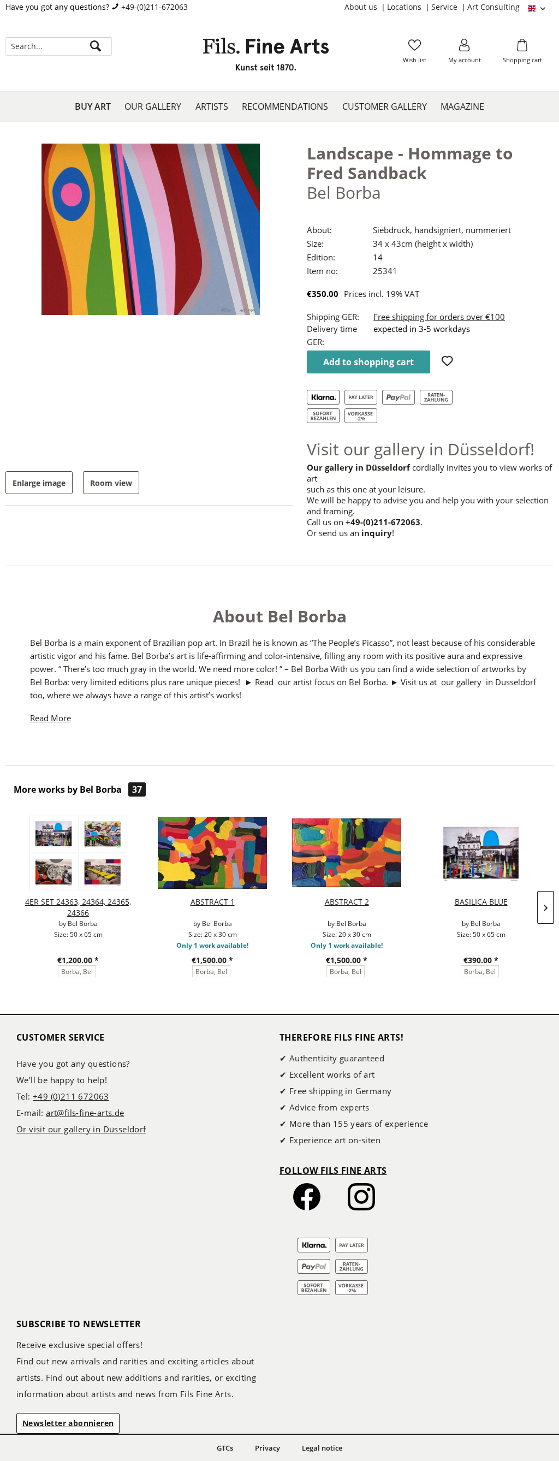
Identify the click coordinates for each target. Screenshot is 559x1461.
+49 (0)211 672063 (71, 1096)
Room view (111, 483)
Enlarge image (39, 483)
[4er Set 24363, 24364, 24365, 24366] (78, 853)
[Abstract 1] (212, 853)
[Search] (95, 46)
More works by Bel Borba (78, 789)
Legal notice (322, 1448)
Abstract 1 (213, 901)
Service (445, 7)
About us (361, 7)
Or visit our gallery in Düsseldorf (81, 1129)
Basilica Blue (481, 901)
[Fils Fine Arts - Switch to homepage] (265, 57)
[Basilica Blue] (481, 853)
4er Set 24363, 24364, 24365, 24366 (78, 907)
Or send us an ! (350, 532)
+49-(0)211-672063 (154, 7)
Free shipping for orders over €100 (439, 316)
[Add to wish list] (448, 362)
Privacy (267, 1448)
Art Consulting (493, 7)
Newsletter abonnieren (68, 1423)
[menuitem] (365, 7)
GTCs (225, 1448)
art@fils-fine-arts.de (85, 1112)
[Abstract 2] (347, 853)
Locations (405, 7)
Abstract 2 (347, 901)
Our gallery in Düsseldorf (358, 467)
